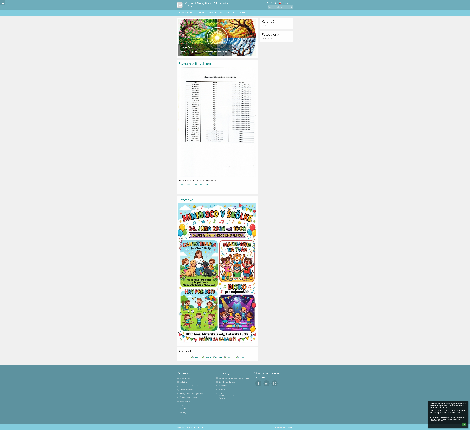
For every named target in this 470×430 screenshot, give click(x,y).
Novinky (183, 413)
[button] (276, 3)
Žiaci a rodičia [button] (226, 12)
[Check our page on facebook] (258, 383)
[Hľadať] (291, 7)
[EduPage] (240, 357)
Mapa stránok (185, 401)
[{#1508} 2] (206, 357)
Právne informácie (186, 390)
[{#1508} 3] (217, 357)
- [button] (272, 3)
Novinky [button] (200, 12)
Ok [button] (464, 424)
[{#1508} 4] (228, 357)
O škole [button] (211, 12)
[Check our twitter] (266, 383)
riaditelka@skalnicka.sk (227, 382)
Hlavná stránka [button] (185, 12)
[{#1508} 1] (195, 357)
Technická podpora (187, 382)
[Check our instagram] (274, 383)
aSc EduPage (288, 427)
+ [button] (268, 3)
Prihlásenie (288, 3)
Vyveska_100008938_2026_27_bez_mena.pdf (194, 184)
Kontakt (183, 409)
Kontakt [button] (242, 12)
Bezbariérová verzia (185, 427)
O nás (182, 405)
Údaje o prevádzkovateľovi (189, 397)
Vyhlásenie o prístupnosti (189, 386)
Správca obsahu (186, 378)
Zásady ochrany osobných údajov (192, 393)
